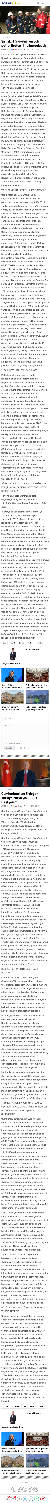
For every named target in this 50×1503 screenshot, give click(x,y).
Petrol (12, 643)
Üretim (40, 643)
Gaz (4, 643)
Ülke (41, 1406)
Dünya (5, 1406)
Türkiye (30, 643)
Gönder (9, 748)
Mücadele (15, 1406)
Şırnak (21, 643)
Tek (24, 1406)
